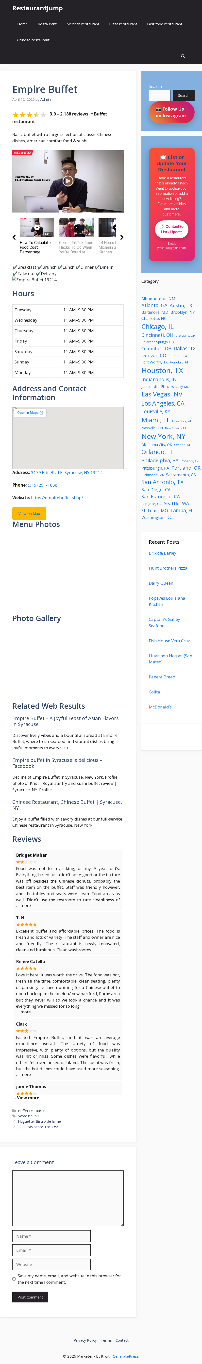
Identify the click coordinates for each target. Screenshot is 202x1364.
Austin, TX (181, 305)
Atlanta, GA (154, 305)
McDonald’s (160, 707)
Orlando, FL (157, 452)
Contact (122, 1340)
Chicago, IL (157, 326)
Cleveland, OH (185, 335)
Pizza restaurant (123, 23)
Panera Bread (162, 677)
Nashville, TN (152, 428)
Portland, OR (186, 467)
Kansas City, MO (178, 387)
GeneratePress (126, 1356)
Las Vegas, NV (161, 394)
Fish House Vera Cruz (169, 640)
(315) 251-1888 (42, 485)
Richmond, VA (152, 475)
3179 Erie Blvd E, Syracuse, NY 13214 (67, 472)
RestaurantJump (37, 8)
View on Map (29, 513)
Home (22, 23)
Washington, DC (156, 517)
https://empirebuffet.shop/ (57, 497)
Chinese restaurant (33, 39)
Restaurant (47, 23)
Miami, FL (155, 419)
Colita (154, 692)
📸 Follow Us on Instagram (171, 112)
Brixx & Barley (162, 553)
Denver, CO (153, 355)
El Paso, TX (177, 355)
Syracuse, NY (28, 1116)
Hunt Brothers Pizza (168, 568)
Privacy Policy (85, 1340)
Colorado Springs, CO (157, 342)
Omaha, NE (182, 445)
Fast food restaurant (164, 23)
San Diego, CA (155, 490)
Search (155, 86)
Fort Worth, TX (154, 362)
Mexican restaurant (83, 23)
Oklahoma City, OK (156, 444)
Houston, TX (162, 370)
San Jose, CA (151, 503)
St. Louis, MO (154, 510)
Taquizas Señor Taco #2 (38, 1126)
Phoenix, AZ (190, 461)
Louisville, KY (155, 411)
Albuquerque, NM (158, 298)
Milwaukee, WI (181, 421)
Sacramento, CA (181, 474)
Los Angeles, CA (163, 403)
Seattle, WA (176, 503)
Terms (106, 1340)
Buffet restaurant (32, 1110)
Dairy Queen (161, 583)
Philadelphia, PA (160, 460)
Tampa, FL (181, 510)
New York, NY (163, 436)
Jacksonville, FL (153, 386)
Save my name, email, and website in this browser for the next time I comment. (69, 1279)
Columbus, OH (156, 348)
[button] (183, 56)
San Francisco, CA (160, 496)
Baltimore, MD (154, 312)
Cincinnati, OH (157, 335)
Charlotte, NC (154, 318)
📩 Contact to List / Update (172, 229)
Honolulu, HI (179, 362)
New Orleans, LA (175, 428)
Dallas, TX (185, 348)
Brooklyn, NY (182, 312)
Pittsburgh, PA (155, 468)
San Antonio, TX (162, 482)
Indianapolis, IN (159, 379)
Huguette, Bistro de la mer (40, 1121)
